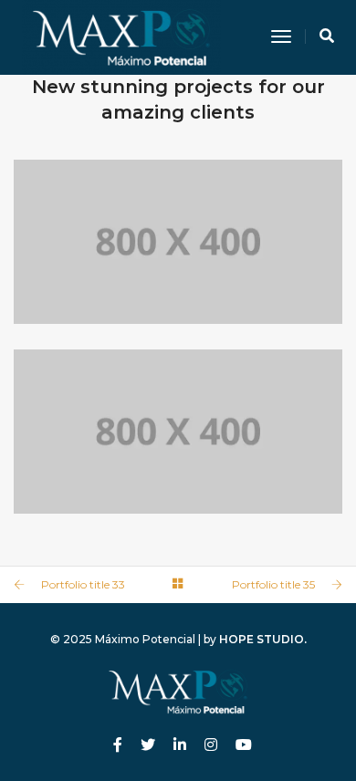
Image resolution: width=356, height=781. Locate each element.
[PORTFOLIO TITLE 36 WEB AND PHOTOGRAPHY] (178, 242)
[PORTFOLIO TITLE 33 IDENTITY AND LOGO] (178, 431)
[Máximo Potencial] (121, 36)
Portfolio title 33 (83, 584)
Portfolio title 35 (273, 584)
